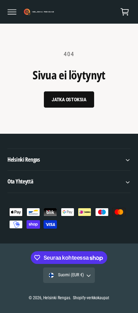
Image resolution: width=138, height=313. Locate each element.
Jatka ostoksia (69, 99)
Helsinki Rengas (56, 297)
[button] (12, 12)
